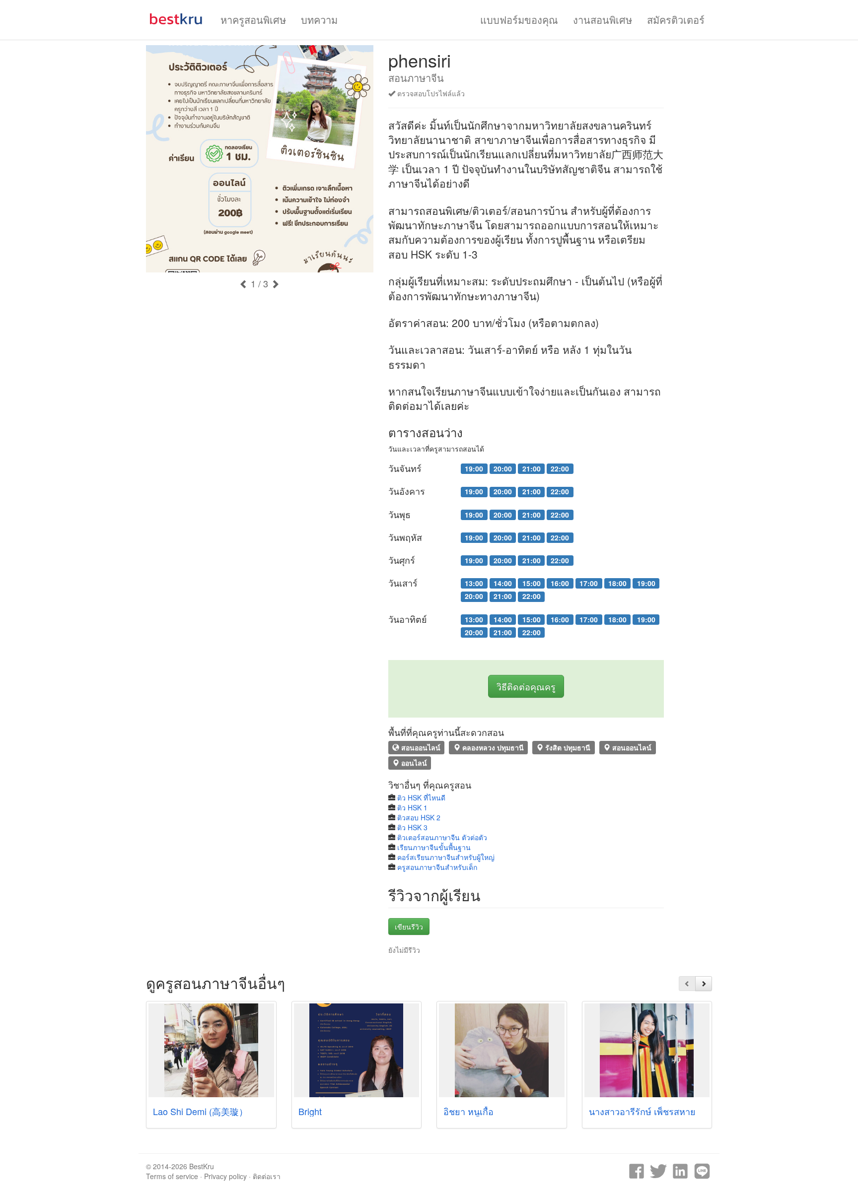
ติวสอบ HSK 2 (418, 817)
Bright (310, 1111)
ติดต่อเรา (267, 1176)
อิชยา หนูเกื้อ (468, 1111)
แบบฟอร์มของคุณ (519, 19)
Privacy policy (225, 1176)
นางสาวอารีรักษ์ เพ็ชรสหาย (642, 1111)
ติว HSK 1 (412, 807)
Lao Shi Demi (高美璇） (200, 1111)
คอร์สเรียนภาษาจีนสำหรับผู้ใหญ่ (446, 857)
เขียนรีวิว (409, 926)
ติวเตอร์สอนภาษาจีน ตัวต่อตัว (442, 837)
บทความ (319, 19)
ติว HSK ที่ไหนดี (421, 797)
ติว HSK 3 (412, 827)
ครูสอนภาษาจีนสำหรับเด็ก (437, 867)
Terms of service (172, 1176)
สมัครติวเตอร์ (676, 19)
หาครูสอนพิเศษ (253, 19)
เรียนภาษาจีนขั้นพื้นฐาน (434, 847)
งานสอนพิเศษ (602, 19)
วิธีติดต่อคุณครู (526, 686)
